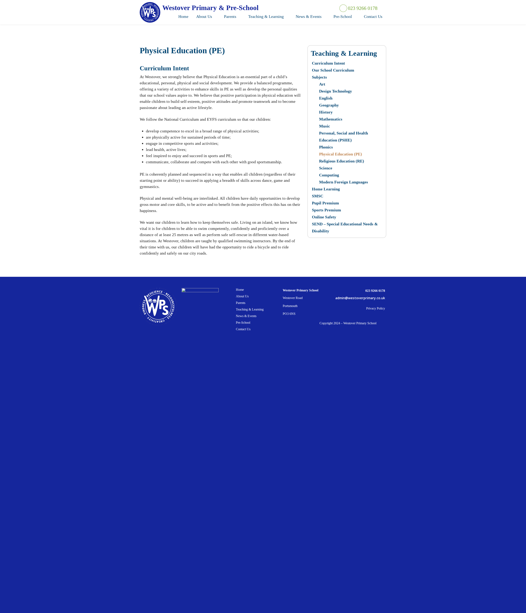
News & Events (246, 316)
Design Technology (335, 91)
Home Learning (326, 189)
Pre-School (243, 322)
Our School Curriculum (333, 70)
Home (240, 289)
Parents (240, 303)
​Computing (329, 175)
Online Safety (324, 217)
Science (325, 168)
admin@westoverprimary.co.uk (360, 298)
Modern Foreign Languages (343, 182)
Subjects (319, 77)
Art (322, 84)
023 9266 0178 (362, 8)
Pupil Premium (325, 203)
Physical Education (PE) (340, 154)
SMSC (317, 196)
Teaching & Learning (250, 309)
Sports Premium (326, 210)
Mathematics (330, 119)
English (325, 98)
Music (324, 126)
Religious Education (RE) (341, 161)
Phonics (326, 147)
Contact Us (243, 329)
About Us (242, 296)
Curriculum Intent (328, 63)
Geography (329, 105)
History (326, 112)
